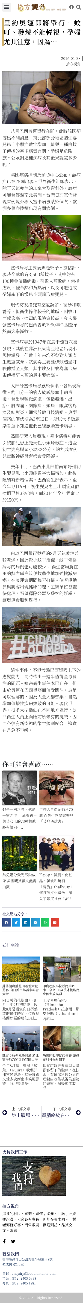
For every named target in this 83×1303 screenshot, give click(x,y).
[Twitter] (13, 1241)
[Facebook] (71, 7)
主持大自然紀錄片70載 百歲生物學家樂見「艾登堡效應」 (56, 815)
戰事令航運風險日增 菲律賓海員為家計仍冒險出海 (20, 1057)
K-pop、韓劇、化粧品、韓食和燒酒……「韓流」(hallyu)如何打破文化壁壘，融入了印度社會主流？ (55, 886)
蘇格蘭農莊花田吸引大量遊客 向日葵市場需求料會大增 (20, 990)
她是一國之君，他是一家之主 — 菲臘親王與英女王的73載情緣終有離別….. (19, 818)
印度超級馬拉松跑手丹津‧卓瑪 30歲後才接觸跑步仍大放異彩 (61, 990)
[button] (6, 7)
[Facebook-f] (4, 1241)
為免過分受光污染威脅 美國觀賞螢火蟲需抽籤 (19, 880)
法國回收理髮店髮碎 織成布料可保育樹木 (61, 1057)
